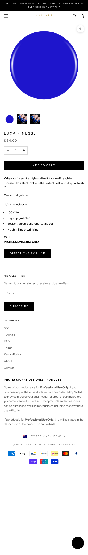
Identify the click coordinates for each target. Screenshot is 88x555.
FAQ (7, 341)
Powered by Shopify (59, 444)
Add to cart (44, 165)
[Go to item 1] (9, 119)
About (8, 361)
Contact (9, 367)
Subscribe (19, 306)
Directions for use (27, 253)
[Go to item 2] (22, 119)
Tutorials (9, 334)
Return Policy (12, 354)
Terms (8, 348)
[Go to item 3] (35, 119)
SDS (6, 328)
